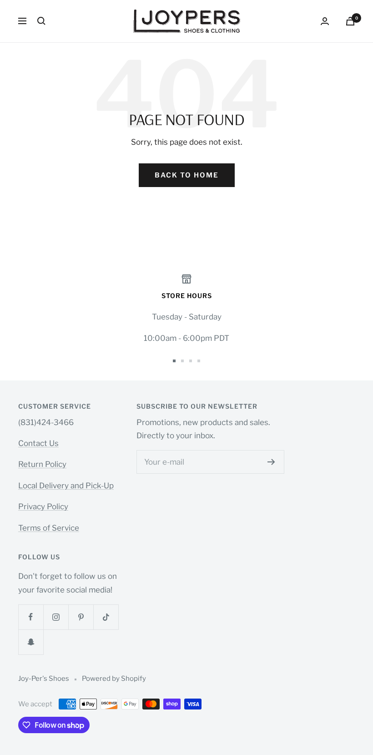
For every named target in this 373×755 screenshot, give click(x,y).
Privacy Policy (43, 506)
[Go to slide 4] (198, 361)
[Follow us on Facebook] (30, 616)
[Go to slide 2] (182, 361)
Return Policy (42, 464)
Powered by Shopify (114, 678)
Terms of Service (48, 527)
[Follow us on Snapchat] (30, 641)
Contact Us (38, 443)
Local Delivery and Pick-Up (66, 485)
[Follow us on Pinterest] (80, 616)
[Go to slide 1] (174, 361)
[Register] (271, 462)
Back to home (187, 175)
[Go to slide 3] (190, 361)
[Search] (41, 21)
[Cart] (350, 21)
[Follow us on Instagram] (55, 616)
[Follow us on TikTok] (105, 616)
